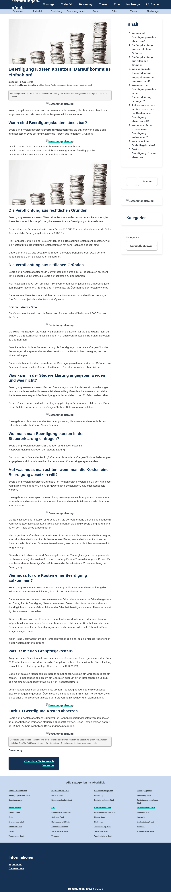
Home (23, 85)
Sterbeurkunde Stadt (59, 827)
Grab (95, 11)
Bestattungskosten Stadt (104, 800)
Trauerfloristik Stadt (59, 831)
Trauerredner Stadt (16, 836)
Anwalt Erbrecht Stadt (18, 791)
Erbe (117, 4)
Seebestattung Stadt (145, 822)
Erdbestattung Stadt (102, 808)
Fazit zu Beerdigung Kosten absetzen (144, 153)
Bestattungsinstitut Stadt (61, 800)
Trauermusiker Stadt (145, 831)
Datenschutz (16, 868)
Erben (79, 693)
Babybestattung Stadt (60, 791)
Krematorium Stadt (16, 822)
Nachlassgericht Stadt (60, 822)
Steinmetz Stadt (15, 827)
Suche (155, 4)
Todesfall (66, 4)
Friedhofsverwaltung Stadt (105, 812)
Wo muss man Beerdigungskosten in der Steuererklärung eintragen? (144, 93)
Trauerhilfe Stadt (101, 831)
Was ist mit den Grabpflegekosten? (143, 143)
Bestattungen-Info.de (81, 888)
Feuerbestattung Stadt (146, 808)
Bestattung (86, 4)
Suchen (147, 181)
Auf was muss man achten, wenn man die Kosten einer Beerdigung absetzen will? (143, 113)
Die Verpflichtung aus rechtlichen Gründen (142, 49)
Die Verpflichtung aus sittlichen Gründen (142, 61)
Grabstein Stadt (57, 817)
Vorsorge (48, 4)
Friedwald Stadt (143, 812)
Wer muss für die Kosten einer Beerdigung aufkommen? (142, 131)
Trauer (103, 4)
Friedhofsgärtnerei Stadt (61, 812)
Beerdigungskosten (55, 129)
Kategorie (141, 817)
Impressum (15, 864)
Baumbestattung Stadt (103, 791)
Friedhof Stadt (14, 812)
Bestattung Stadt (144, 795)
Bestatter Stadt (57, 795)
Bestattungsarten (76, 11)
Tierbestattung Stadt (102, 827)
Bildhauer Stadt (15, 808)
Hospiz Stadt (99, 817)
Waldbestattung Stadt (103, 836)
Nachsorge (133, 4)
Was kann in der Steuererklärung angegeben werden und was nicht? (143, 75)
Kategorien (132, 237)
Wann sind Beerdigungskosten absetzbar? (144, 37)
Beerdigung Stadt (144, 791)
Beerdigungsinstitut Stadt (19, 795)
